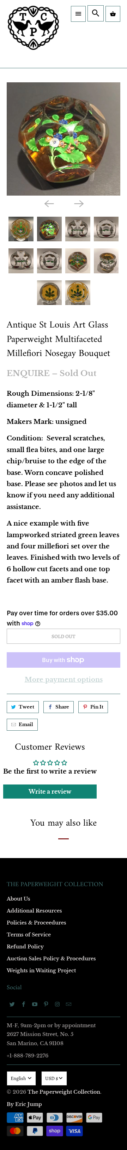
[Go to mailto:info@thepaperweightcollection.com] (68, 1004)
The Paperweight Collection (64, 1092)
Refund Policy (25, 946)
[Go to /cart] (112, 14)
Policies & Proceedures (36, 923)
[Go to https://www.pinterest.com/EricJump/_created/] (46, 1004)
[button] (78, 14)
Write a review (50, 791)
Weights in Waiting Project (41, 970)
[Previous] (48, 203)
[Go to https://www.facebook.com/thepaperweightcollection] (23, 1004)
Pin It (96, 707)
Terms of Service (29, 935)
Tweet (26, 707)
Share (62, 707)
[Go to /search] (95, 13)
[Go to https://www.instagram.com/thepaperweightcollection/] (57, 1004)
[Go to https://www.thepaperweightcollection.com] (33, 34)
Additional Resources (34, 911)
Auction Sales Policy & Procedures (51, 958)
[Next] (78, 203)
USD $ (51, 1078)
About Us (18, 899)
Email (26, 725)
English (19, 1078)
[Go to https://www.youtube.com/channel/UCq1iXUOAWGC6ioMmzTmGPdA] (35, 1004)
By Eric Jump (24, 1104)
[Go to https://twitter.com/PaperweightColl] (12, 1004)
